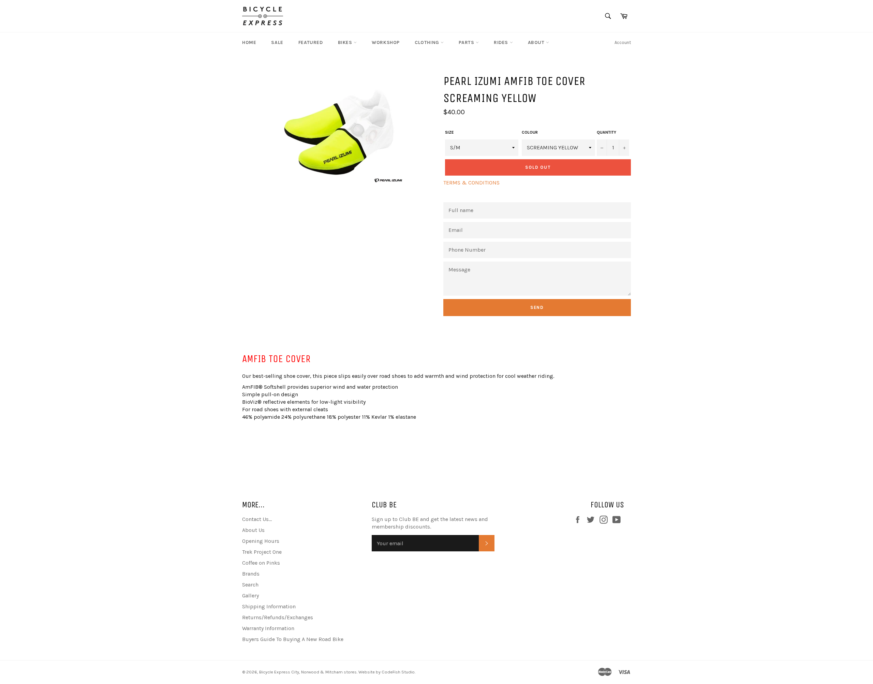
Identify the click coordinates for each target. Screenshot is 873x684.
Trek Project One (262, 552)
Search (250, 584)
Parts (467, 42)
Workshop (386, 42)
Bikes (346, 42)
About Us (253, 530)
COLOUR (530, 132)
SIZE (449, 132)
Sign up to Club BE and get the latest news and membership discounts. (430, 523)
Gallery (250, 595)
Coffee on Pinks (261, 563)
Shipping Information (269, 606)
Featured (310, 42)
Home (249, 42)
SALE (277, 42)
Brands (251, 573)
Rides (502, 42)
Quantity (606, 132)
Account (623, 42)
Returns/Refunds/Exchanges (277, 617)
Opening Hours (260, 541)
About (537, 42)
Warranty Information (268, 628)
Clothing (428, 42)
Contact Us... (257, 519)
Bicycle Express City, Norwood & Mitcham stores (308, 671)
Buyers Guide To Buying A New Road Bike (292, 639)
